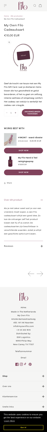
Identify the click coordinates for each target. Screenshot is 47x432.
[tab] (23, 223)
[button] (5, 5)
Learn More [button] (9, 421)
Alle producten (17, 16)
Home (6, 16)
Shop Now (23, 150)
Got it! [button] (23, 427)
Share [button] (9, 183)
